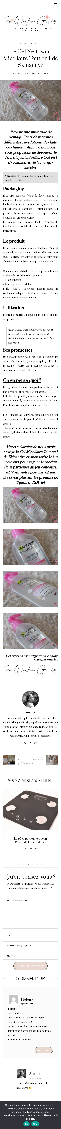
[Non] (56, 1115)
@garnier (23, 482)
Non (35, 1124)
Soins (23, 43)
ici (43, 482)
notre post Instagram (38, 472)
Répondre (44, 1050)
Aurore (30, 712)
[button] (19, 864)
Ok (26, 1124)
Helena (27, 999)
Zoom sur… (34, 43)
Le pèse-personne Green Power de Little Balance (30, 840)
